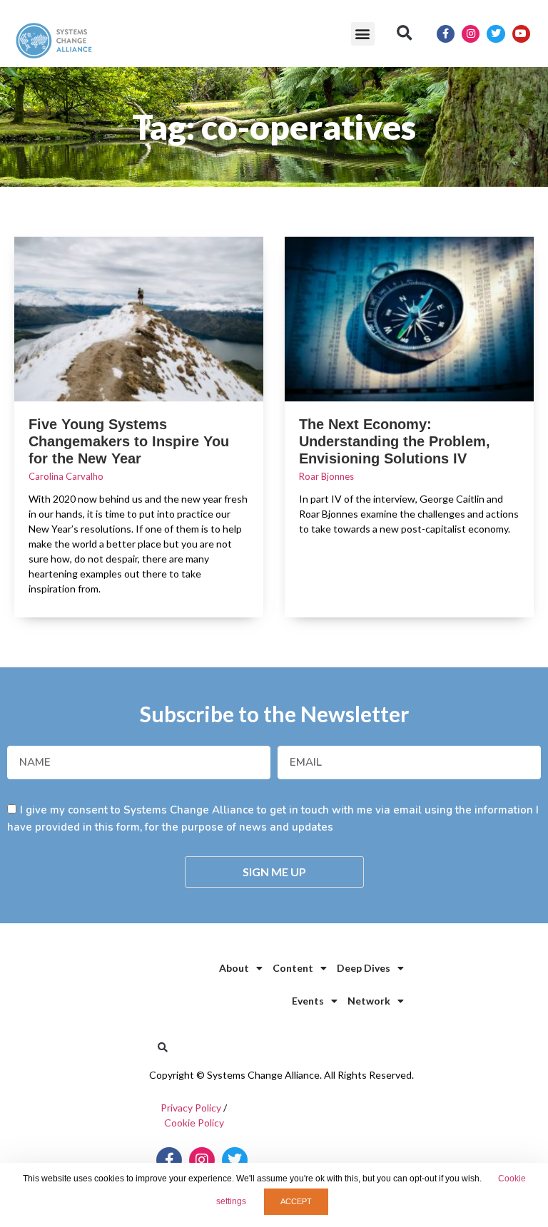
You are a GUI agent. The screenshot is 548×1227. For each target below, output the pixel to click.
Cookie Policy (194, 1122)
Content (293, 968)
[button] (363, 34)
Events (308, 1001)
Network (368, 1001)
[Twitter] (495, 34)
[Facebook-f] (446, 34)
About (234, 968)
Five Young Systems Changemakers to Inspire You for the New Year (129, 441)
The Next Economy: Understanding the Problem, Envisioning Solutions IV (394, 441)
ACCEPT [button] (296, 1201)
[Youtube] (521, 34)
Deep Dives (363, 968)
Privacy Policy (191, 1108)
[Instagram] (471, 34)
